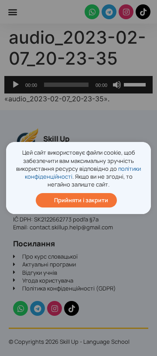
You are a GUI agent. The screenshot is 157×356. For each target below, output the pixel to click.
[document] (78, 178)
